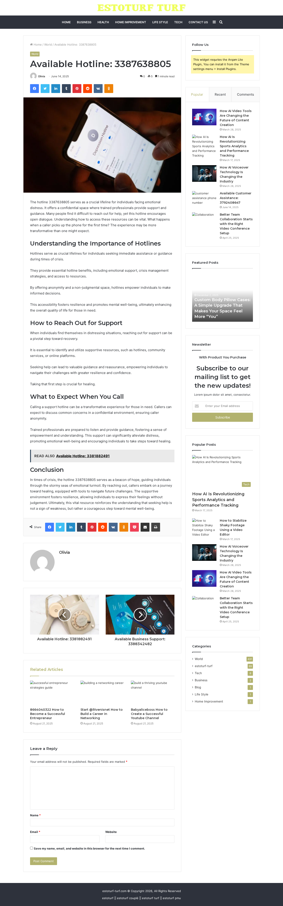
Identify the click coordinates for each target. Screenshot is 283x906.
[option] (222, 297)
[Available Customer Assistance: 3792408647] (204, 199)
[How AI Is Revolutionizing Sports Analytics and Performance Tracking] (204, 146)
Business (84, 22)
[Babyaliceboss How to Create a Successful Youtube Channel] (153, 693)
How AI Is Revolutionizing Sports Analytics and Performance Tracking (234, 146)
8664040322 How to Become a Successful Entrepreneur (47, 714)
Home (66, 22)
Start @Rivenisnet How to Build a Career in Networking (101, 714)
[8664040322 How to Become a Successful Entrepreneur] (52, 693)
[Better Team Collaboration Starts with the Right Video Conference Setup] (204, 220)
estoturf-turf (203, 666)
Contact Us (198, 22)
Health (103, 22)
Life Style (160, 22)
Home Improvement (130, 22)
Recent (220, 94)
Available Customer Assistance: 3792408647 (235, 198)
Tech (178, 22)
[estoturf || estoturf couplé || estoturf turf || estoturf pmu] (141, 7)
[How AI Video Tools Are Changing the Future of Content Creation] (204, 117)
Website (111, 832)
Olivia (41, 76)
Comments (245, 94)
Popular (197, 94)
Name (35, 815)
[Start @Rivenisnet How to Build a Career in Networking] (102, 693)
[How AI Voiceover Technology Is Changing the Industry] (204, 173)
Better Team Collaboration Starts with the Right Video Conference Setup (236, 224)
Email (35, 832)
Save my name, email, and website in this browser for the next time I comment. (89, 848)
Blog (198, 687)
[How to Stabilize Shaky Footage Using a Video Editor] (204, 527)
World (48, 44)
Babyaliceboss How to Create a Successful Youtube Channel (149, 714)
